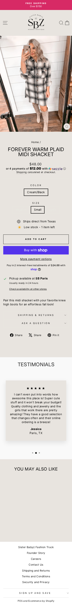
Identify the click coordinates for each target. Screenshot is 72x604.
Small (37, 209)
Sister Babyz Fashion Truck (36, 547)
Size (36, 203)
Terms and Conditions (36, 576)
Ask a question (36, 323)
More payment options (36, 259)
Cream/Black (36, 192)
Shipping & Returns (36, 315)
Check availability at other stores (28, 289)
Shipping (21, 172)
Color (36, 185)
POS (20, 600)
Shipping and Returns (36, 570)
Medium (21, 209)
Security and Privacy (36, 582)
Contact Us (36, 564)
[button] (36, 169)
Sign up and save (35, 593)
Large (52, 209)
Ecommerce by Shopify (41, 600)
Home (35, 142)
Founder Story (36, 552)
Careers (36, 558)
